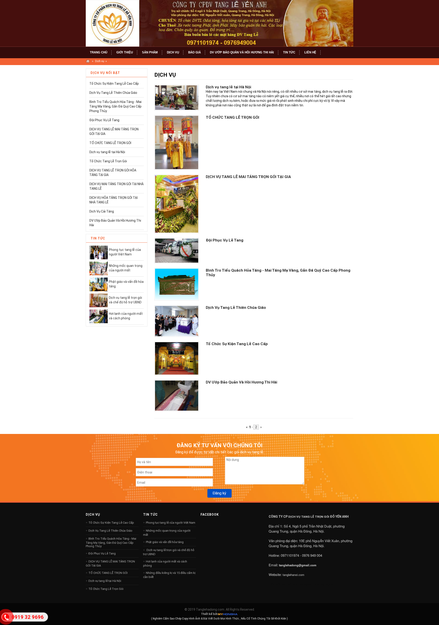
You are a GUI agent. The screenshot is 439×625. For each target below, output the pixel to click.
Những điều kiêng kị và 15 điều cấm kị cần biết (169, 575)
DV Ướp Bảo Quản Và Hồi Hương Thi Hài (115, 223)
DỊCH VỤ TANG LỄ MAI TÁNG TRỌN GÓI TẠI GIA (114, 131)
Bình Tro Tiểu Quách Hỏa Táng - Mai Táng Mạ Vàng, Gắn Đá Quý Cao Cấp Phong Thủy (115, 106)
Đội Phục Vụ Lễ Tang (104, 120)
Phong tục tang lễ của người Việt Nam (125, 252)
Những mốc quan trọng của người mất (125, 268)
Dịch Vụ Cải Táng (101, 211)
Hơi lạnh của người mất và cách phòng (126, 316)
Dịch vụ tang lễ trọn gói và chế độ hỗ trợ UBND (125, 300)
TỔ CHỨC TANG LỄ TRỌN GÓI (110, 143)
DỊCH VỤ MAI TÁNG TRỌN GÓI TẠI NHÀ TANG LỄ (116, 186)
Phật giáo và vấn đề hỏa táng (126, 284)
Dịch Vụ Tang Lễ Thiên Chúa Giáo (113, 93)
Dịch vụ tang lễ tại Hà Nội (107, 152)
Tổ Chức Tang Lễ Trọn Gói (108, 161)
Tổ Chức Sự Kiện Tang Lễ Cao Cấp (114, 83)
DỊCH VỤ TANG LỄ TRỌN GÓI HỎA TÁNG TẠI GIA (112, 172)
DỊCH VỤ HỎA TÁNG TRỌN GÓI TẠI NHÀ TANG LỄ (113, 200)
